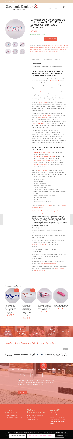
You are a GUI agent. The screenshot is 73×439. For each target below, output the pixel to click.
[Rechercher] (50, 8)
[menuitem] (50, 8)
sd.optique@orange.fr (39, 244)
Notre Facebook (60, 268)
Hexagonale (38, 47)
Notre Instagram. (39, 270)
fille (65, 49)
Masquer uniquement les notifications (40, 435)
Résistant (52, 51)
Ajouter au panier (50, 38)
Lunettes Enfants (38, 51)
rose (57, 51)
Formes (32, 47)
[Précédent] (64, 349)
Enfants (66, 45)
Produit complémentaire (48, 263)
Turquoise (44, 49)
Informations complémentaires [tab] (51, 59)
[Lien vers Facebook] (64, 1)
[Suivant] (67, 349)
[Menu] (56, 8)
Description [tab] (35, 59)
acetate (56, 49)
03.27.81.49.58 (10, 1)
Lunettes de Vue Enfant (48, 47)
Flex (31, 51)
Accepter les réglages (18, 435)
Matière (63, 47)
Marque (58, 47)
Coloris (56, 45)
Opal (36, 49)
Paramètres (59, 435)
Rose (40, 49)
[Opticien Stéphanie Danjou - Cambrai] (22, 8)
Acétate (46, 45)
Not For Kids (46, 51)
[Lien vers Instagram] (66, 1)
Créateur (60, 45)
